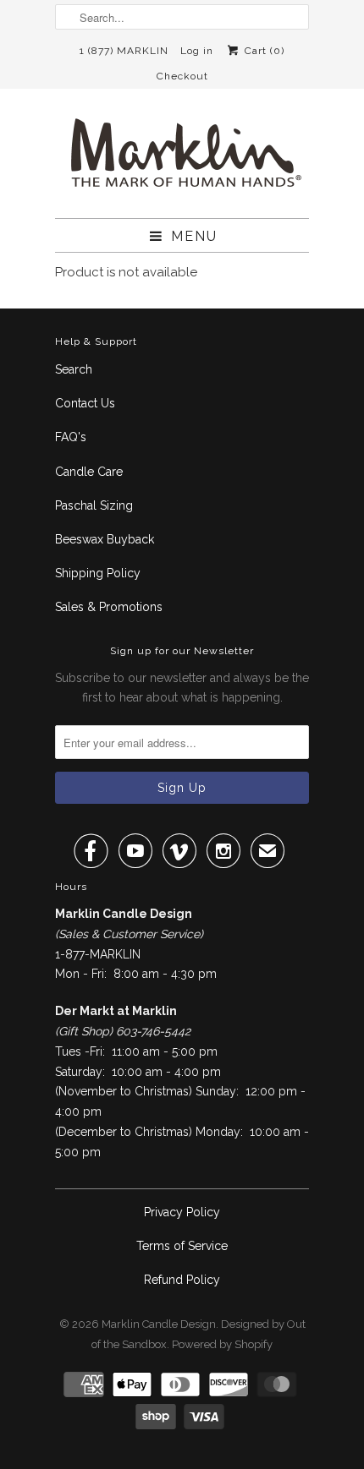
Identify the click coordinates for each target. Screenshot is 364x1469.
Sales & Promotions (109, 607)
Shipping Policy (98, 573)
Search (73, 369)
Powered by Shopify (222, 1344)
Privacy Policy (182, 1212)
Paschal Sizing (94, 505)
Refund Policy (182, 1279)
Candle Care (89, 471)
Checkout (182, 76)
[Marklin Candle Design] (182, 159)
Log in (196, 51)
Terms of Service (182, 1246)
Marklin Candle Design (159, 1324)
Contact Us (85, 403)
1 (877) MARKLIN (124, 51)
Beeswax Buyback (104, 539)
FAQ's (70, 437)
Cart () (262, 51)
